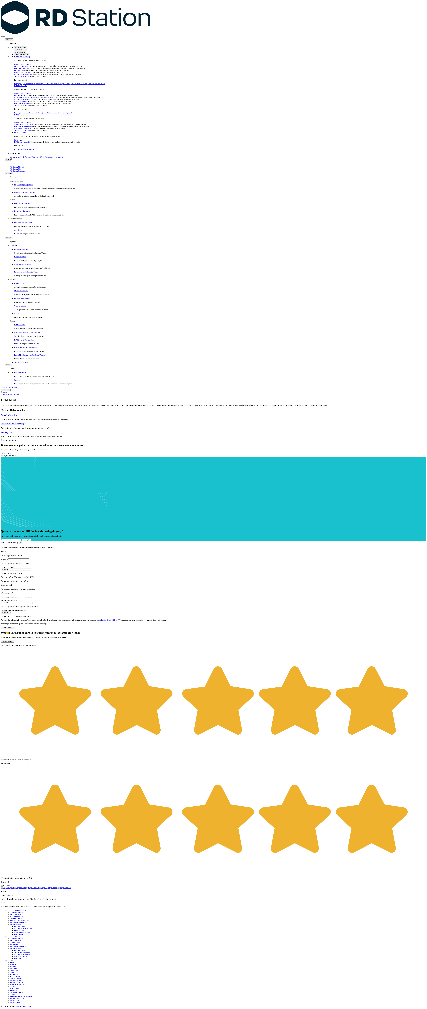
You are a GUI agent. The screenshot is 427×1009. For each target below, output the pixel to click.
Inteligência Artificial (21, 54)
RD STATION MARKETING (16, 910)
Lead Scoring (19, 930)
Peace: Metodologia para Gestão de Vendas (29, 355)
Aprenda (9, 238)
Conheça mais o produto (22, 64)
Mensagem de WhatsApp (23, 66)
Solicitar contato (7, 628)
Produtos (9, 39)
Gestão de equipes (20, 101)
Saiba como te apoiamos (79, 84)
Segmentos (69, 113)
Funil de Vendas (20, 950)
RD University (19, 325)
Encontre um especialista (96, 84)
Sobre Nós (13, 990)
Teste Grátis (6, 390)
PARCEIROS (10, 960)
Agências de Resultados (22, 264)
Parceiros (9, 173)
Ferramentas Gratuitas (22, 298)
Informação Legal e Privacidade (21, 996)
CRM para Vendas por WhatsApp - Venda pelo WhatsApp (34, 97)
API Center (18, 230)
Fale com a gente (20, 372)
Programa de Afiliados (22, 203)
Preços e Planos (15, 914)
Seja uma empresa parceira (23, 185)
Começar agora (7, 641)
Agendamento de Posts (22, 932)
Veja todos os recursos (22, 76)
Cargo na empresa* (7, 567)
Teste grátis (26, 540)
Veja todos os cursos (21, 363)
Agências (13, 964)
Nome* (3, 552)
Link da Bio (18, 934)
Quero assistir (5, 454)
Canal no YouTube (20, 306)
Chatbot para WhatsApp (22, 128)
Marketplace (14, 968)
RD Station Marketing (22, 57)
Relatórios (17, 958)
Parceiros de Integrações (22, 211)
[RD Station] (75, 34)
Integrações (18, 84)
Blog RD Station (20, 257)
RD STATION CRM (12, 936)
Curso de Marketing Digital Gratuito (27, 332)
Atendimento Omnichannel (23, 124)
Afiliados (13, 966)
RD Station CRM (20, 86)
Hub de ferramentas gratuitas (24, 149)
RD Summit (14, 974)
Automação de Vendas (22, 99)
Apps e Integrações (16, 916)
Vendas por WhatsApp (22, 952)
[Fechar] (20, 542)
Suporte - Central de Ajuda (19, 920)
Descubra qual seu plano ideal (59, 84)
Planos (8, 159)
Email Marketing (20, 68)
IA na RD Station (20, 132)
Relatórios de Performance (23, 126)
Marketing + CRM (42, 84)
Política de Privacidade (23, 1006)
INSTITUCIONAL (12, 988)
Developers (14, 970)
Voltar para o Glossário (11, 395)
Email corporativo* (7, 585)
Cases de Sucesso (29, 84)
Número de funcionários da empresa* (14, 610)
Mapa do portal (15, 1002)
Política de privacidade (109, 620)
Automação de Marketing (23, 74)
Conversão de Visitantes (22, 72)
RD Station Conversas (22, 115)
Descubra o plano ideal (57, 113)
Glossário (17, 313)
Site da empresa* (7, 593)
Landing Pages (19, 70)
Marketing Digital (20, 47)
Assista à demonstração (9, 388)
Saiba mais (18, 140)
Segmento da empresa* (9, 601)
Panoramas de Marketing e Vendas (26, 272)
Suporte (17, 380)
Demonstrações (19, 283)
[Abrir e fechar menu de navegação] (2, 36)
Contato (8, 365)
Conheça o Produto (16, 912)
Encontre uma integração (23, 222)
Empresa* (4, 559)
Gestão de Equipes (20, 956)
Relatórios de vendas (21, 103)
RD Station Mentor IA (22, 142)
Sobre (12, 962)
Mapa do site (14, 1000)
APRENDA (9, 972)
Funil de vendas (19, 95)
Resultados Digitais (21, 249)
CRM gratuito (15, 942)
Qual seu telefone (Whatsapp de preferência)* (17, 577)
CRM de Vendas (20, 50)
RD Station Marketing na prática (25, 347)
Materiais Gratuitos (21, 291)
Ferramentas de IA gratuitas (54, 157)
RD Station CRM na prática (24, 340)
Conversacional (20, 52)
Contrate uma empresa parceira (25, 192)
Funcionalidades (15, 924)
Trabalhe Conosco (16, 992)
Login (5, 392)
